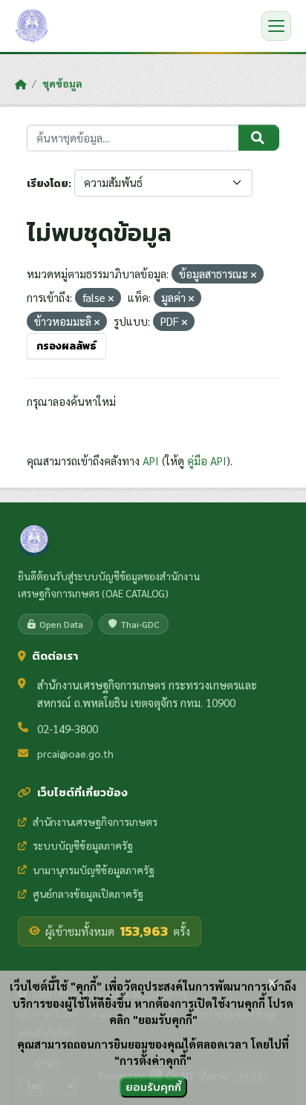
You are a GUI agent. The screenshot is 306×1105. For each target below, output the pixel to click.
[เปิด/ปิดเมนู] (276, 26)
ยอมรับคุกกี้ (153, 1086)
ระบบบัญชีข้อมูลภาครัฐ (83, 845)
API (151, 460)
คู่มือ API (207, 460)
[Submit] (258, 138)
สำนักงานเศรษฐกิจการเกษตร (95, 821)
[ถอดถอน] (253, 275)
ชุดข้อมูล (62, 83)
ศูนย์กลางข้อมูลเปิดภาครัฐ (88, 893)
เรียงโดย (47, 183)
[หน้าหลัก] (20, 84)
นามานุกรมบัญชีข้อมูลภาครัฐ (93, 869)
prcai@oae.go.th (75, 753)
